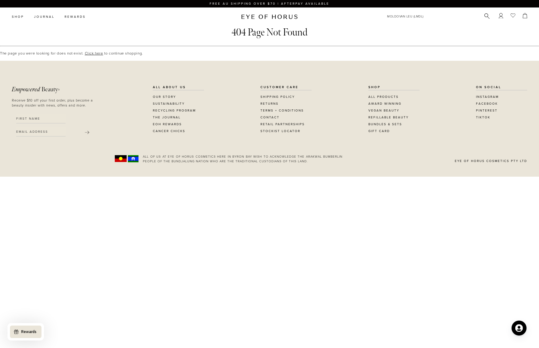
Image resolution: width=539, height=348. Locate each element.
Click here (94, 53)
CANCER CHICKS (169, 131)
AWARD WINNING (384, 103)
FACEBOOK (487, 103)
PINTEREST (487, 110)
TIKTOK (483, 117)
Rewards (75, 16)
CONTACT (269, 117)
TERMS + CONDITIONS (282, 110)
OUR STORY (164, 96)
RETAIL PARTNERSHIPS (282, 124)
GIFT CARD (379, 131)
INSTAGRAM (487, 96)
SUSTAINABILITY (169, 103)
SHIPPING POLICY (277, 96)
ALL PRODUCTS (383, 96)
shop (18, 16)
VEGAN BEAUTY (383, 110)
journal (44, 16)
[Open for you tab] (519, 328)
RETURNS (269, 103)
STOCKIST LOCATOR (280, 131)
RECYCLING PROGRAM (174, 110)
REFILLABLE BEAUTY (388, 117)
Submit (87, 132)
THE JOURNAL (167, 117)
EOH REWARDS (167, 124)
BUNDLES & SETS (385, 124)
